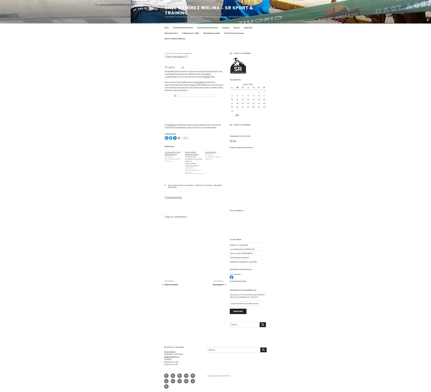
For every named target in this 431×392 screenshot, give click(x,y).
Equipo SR (248, 28)
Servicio (236, 28)
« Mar (237, 115)
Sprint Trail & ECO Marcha (175, 39)
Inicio (167, 28)
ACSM (206, 77)
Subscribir (238, 311)
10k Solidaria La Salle (211, 33)
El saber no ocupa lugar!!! (239, 245)
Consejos (225, 28)
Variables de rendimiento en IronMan (243, 262)
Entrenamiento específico (239, 257)
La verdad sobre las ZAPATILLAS (242, 249)
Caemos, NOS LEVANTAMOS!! (241, 253)
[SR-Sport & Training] (231, 278)
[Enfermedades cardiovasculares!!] (195, 161)
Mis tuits (233, 141)
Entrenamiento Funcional (207, 28)
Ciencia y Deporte (204, 185)
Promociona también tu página (238, 281)
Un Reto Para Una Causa (234, 33)
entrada (199, 82)
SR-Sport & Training (235, 274)
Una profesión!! (210, 152)
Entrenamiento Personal (183, 28)
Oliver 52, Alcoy (170, 352)
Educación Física (171, 33)
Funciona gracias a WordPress (218, 376)
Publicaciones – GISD (190, 33)
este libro (171, 125)
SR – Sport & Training (240, 125)
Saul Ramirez (185, 53)
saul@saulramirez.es (171, 357)
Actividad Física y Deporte (181, 185)
